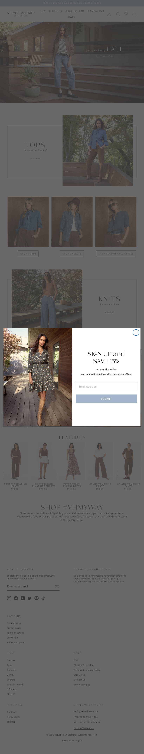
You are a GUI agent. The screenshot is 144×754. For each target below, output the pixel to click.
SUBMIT (106, 398)
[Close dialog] (136, 332)
